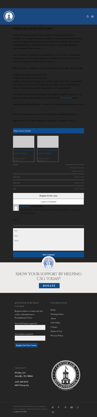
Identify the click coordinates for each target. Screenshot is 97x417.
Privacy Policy (57, 335)
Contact (54, 326)
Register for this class (48, 196)
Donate (49, 286)
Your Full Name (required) (26, 323)
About (53, 318)
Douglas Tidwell (25, 206)
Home (53, 309)
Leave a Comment (48, 202)
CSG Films (55, 322)
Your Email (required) (24, 334)
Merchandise (66, 97)
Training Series (57, 314)
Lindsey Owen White (21, 411)
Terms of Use (56, 331)
